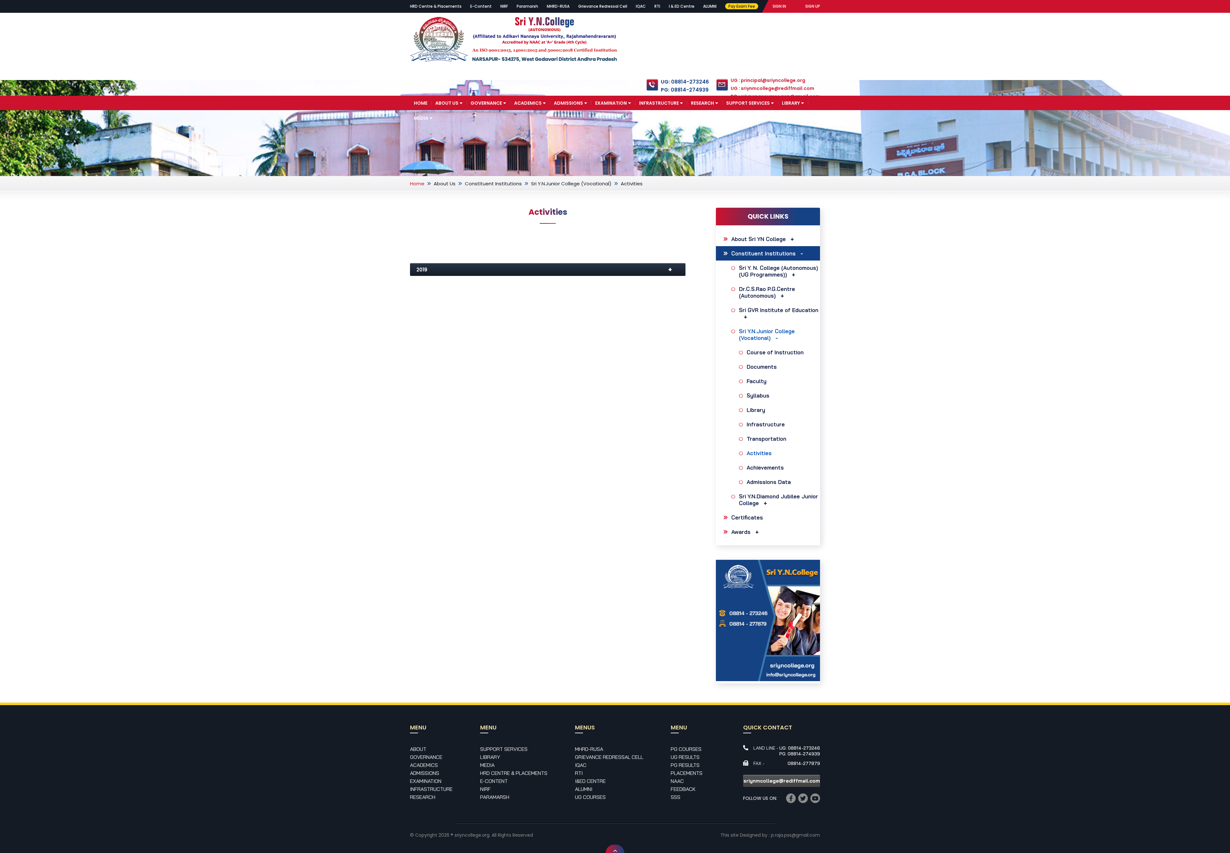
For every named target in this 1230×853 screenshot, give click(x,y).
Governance (486, 103)
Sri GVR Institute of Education (778, 310)
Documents (762, 366)
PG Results (685, 765)
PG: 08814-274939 (685, 89)
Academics (528, 103)
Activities (759, 453)
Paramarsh (527, 6)
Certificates (747, 517)
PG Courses (686, 749)
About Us (446, 103)
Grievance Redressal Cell (602, 6)
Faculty (757, 381)
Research (702, 103)
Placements (686, 773)
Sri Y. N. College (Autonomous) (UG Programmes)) (778, 271)
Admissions (568, 103)
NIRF (504, 6)
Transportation (766, 438)
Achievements (765, 467)
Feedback (683, 789)
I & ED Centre (681, 6)
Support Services (748, 103)
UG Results (685, 757)
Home (420, 103)
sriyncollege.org (472, 835)
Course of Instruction (775, 352)
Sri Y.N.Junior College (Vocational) (571, 183)
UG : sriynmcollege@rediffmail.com (772, 88)
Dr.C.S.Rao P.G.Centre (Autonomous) (767, 292)
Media (421, 118)
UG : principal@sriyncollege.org (768, 80)
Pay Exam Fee (741, 6)
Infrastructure (659, 103)
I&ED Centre (590, 781)
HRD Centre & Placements (436, 6)
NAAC (677, 781)
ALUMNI (710, 6)
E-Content (481, 6)
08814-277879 (804, 763)
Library (791, 103)
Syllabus (758, 395)
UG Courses (590, 797)
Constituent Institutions (493, 183)
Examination (611, 103)
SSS (675, 797)
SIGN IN (779, 6)
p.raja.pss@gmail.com (795, 835)
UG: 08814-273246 (685, 81)
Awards (740, 531)
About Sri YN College (758, 239)
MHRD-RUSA (558, 6)
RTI (657, 6)
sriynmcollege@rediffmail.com (781, 781)
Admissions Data (769, 482)
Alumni (583, 789)
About (418, 749)
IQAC (641, 6)
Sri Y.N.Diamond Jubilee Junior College (778, 499)
